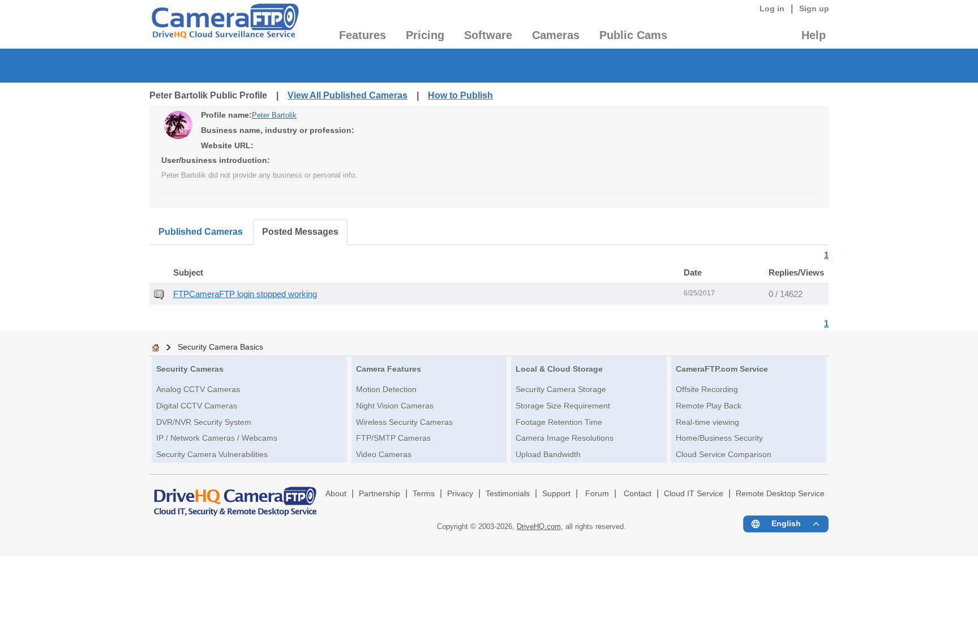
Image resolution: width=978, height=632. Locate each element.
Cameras (556, 35)
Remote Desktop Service (780, 493)
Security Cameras (190, 368)
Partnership (379, 493)
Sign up (814, 8)
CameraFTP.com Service (722, 368)
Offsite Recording (707, 389)
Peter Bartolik (274, 115)
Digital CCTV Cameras (196, 405)
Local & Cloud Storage (559, 368)
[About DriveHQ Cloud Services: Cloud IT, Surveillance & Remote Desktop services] (235, 496)
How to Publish (460, 95)
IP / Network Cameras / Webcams (216, 437)
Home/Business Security (719, 437)
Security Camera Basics (220, 346)
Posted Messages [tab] (300, 232)
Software (488, 35)
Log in (772, 8)
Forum (597, 493)
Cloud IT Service (693, 493)
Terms (424, 493)
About (335, 493)
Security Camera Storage (561, 389)
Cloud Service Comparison (723, 454)
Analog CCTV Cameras (198, 389)
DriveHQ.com (539, 526)
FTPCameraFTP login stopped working (245, 294)
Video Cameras (383, 454)
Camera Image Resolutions (565, 437)
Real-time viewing (707, 422)
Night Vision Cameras (395, 405)
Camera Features (388, 368)
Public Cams (633, 35)
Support (556, 493)
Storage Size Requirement (563, 405)
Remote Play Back (708, 405)
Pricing (425, 35)
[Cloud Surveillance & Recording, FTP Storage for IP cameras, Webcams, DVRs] (224, 24)
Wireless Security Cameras (404, 422)
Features (362, 35)
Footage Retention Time (559, 422)
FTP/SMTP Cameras (393, 437)
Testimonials (508, 493)
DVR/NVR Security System (203, 422)
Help (813, 35)
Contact (637, 493)
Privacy (460, 493)
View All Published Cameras (348, 95)
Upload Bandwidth (548, 454)
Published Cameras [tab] (200, 232)
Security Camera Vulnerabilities (212, 454)
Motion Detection (386, 389)
